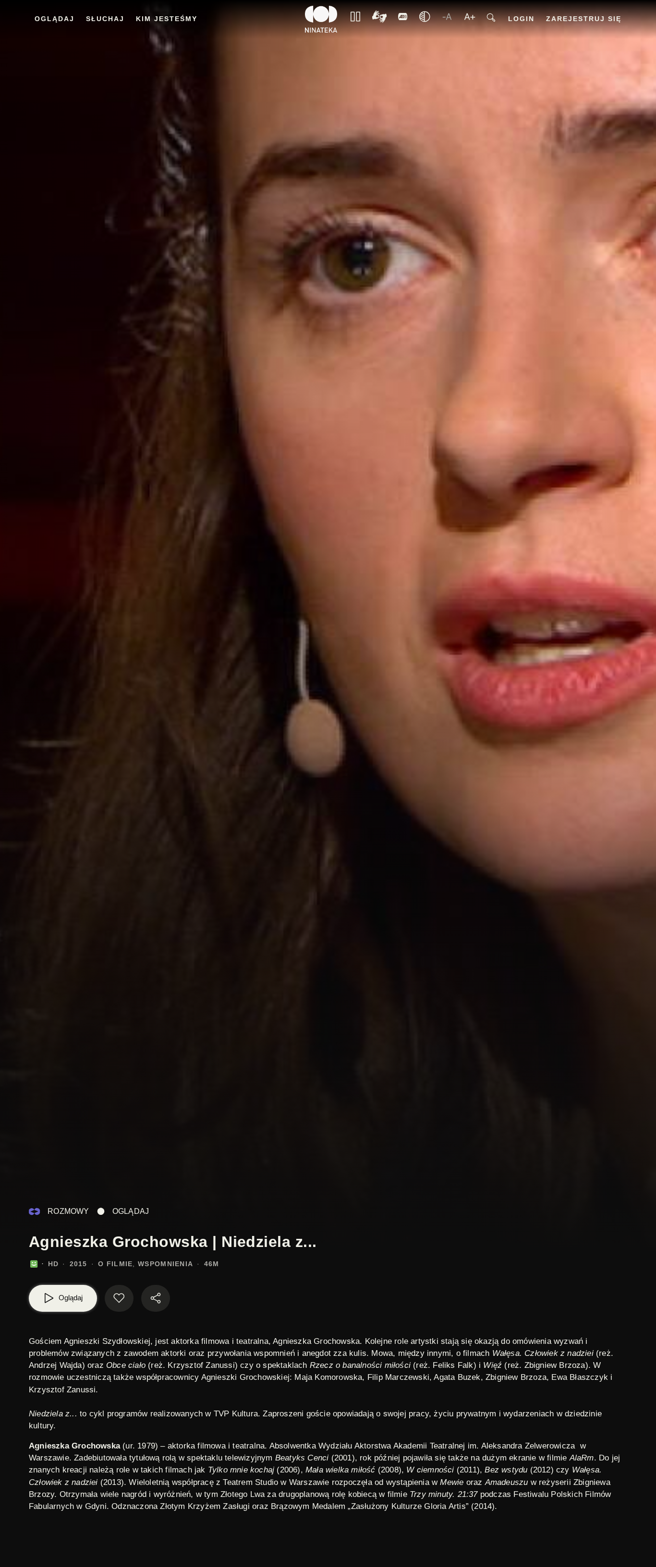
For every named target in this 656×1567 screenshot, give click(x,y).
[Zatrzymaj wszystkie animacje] (355, 19)
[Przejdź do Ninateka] (321, 19)
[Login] (403, 19)
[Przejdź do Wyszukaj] (491, 19)
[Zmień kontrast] (424, 19)
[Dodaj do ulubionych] (119, 1298)
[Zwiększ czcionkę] (469, 19)
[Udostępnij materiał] (155, 1298)
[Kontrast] (379, 19)
